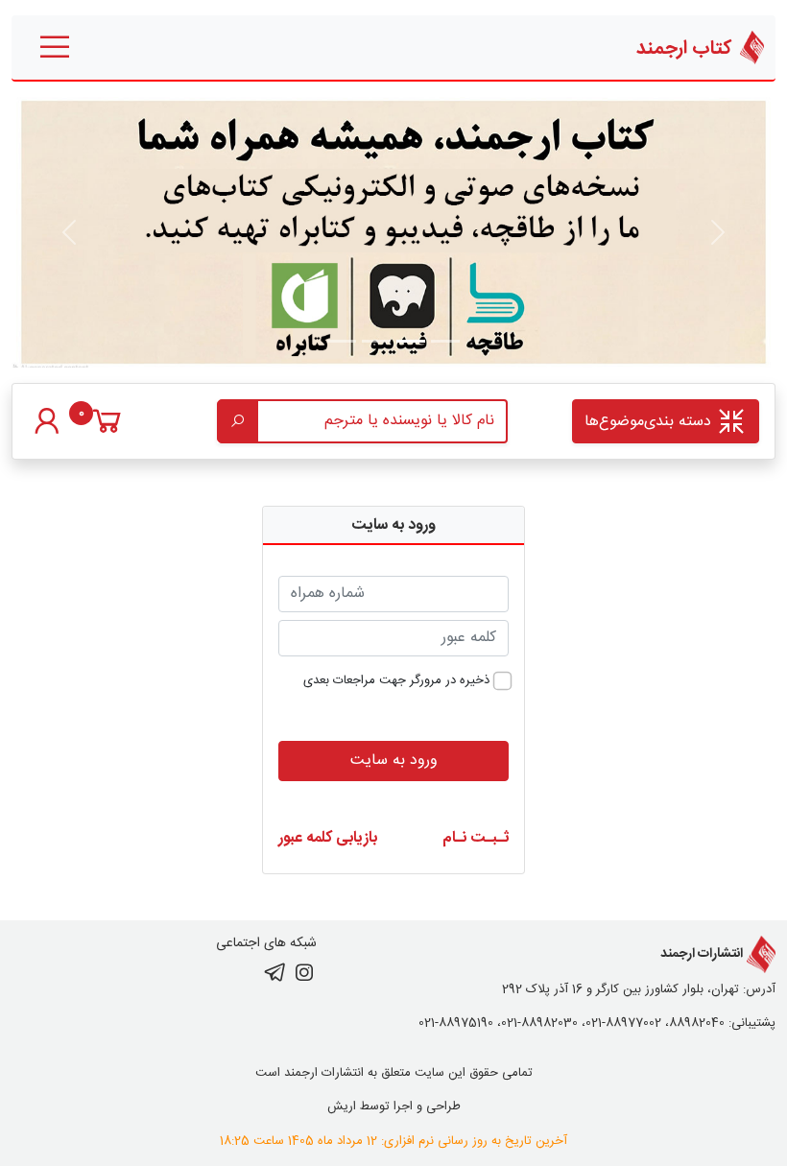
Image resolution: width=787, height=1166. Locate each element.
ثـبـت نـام (475, 838)
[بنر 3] (341, 341)
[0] (107, 430)
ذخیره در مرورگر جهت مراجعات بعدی (396, 681)
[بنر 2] (376, 341)
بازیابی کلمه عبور (327, 838)
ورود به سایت (394, 760)
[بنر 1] (445, 341)
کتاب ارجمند (686, 48)
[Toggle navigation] (54, 47)
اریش (341, 1106)
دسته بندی (650, 422)
